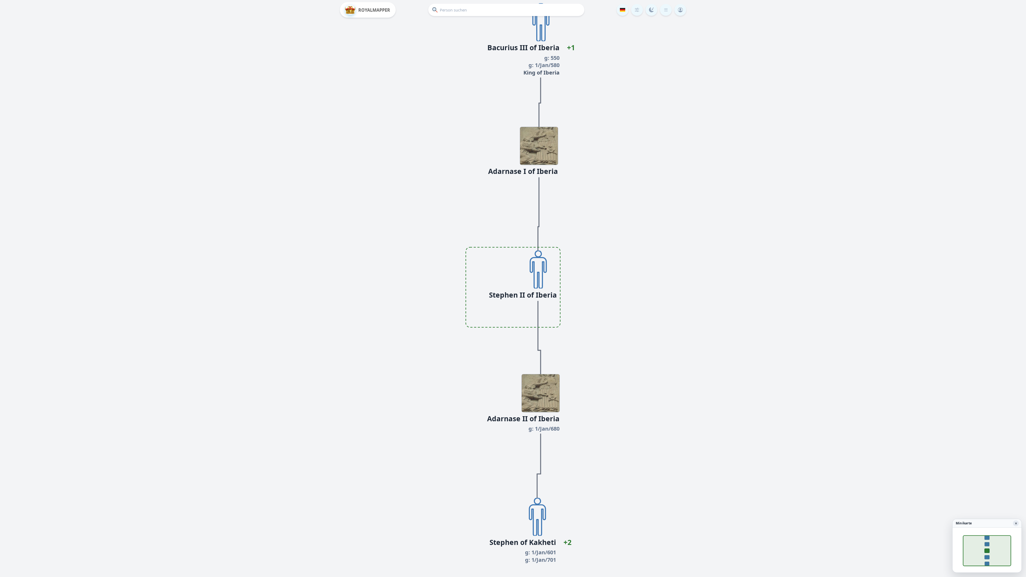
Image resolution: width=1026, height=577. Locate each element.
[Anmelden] (680, 10)
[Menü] (666, 10)
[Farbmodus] (651, 10)
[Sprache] (622, 10)
